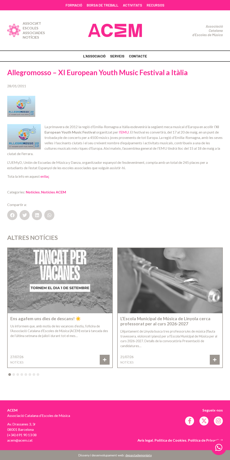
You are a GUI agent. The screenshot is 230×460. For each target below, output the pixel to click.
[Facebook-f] (189, 420)
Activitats (132, 5)
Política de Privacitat (205, 440)
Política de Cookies (170, 440)
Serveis (117, 56)
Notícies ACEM (53, 192)
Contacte (138, 56)
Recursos (155, 5)
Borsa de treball (102, 5)
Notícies (31, 37)
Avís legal (145, 440)
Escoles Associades (34, 30)
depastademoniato (138, 455)
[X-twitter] (203, 420)
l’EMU (124, 132)
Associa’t (32, 23)
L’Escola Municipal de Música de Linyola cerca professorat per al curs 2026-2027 (165, 321)
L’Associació (94, 56)
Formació (74, 5)
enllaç (44, 176)
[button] (12, 215)
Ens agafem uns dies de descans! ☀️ (45, 318)
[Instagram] (218, 420)
